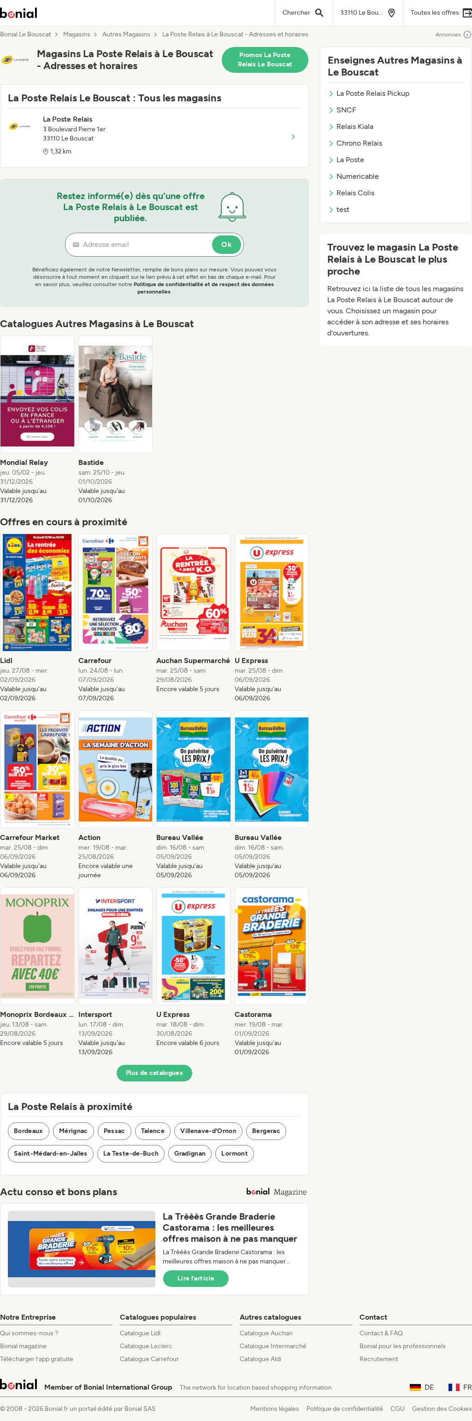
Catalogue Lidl (140, 1333)
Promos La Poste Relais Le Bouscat (265, 59)
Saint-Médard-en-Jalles (51, 1153)
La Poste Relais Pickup (372, 93)
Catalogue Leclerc (146, 1346)
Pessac (114, 1131)
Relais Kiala (354, 126)
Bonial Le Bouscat (25, 34)
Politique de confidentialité (345, 1409)
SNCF (346, 110)
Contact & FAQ (381, 1333)
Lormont (234, 1153)
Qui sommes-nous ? (29, 1333)
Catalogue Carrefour (149, 1359)
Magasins (76, 34)
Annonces (448, 34)
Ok (226, 244)
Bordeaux (28, 1131)
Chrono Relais (359, 143)
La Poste (350, 159)
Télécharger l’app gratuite (36, 1359)
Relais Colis (355, 192)
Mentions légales (274, 1409)
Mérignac (73, 1131)
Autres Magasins (126, 34)
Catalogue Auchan (266, 1333)
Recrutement (379, 1359)
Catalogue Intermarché (273, 1346)
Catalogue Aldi (260, 1359)
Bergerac (266, 1131)
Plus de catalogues (154, 1073)
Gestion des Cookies (442, 1409)
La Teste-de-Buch (131, 1153)
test (342, 209)
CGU (397, 1409)
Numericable (357, 176)
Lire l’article (195, 1278)
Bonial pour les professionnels (403, 1346)
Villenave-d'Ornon (208, 1131)
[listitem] (37, 420)
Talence (153, 1131)
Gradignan (190, 1153)
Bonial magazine (23, 1346)
